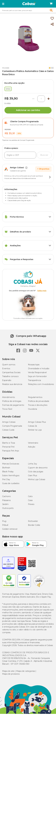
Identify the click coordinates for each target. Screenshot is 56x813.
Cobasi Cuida (8, 430)
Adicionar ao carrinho (28, 110)
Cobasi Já (32, 426)
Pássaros (6, 500)
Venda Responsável (37, 372)
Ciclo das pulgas (35, 471)
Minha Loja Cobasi (36, 479)
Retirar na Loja (35, 430)
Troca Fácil (7, 409)
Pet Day (6, 479)
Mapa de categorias (25, 671)
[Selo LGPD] (39, 587)
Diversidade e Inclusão (38, 368)
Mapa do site (8, 671)
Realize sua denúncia (12, 384)
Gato (30, 496)
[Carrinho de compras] (51, 3)
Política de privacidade (38, 401)
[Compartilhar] (52, 24)
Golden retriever (10, 529)
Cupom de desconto (38, 467)
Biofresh (6, 467)
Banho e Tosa (8, 443)
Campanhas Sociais (11, 372)
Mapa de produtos (11, 674)
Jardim (5, 504)
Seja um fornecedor (37, 376)
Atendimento (8, 397)
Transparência (34, 380)
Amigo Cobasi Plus (37, 422)
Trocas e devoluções (37, 405)
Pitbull (5, 525)
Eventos (6, 368)
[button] (3, 3)
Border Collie (34, 525)
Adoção (31, 447)
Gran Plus (32, 475)
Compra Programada (12, 426)
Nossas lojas (33, 364)
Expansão (6, 380)
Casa (30, 500)
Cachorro (6, 496)
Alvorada (5, 68)
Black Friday (8, 471)
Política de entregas (11, 401)
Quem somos (8, 364)
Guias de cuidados (10, 483)
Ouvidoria (32, 409)
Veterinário (33, 443)
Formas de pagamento (13, 405)
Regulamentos (35, 397)
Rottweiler (33, 521)
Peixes (31, 504)
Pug (4, 521)
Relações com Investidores (41, 384)
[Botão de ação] (50, 177)
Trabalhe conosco (10, 376)
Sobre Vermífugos (10, 475)
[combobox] (28, 10)
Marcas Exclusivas (10, 464)
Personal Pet (8, 447)
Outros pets (7, 508)
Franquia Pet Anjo (10, 450)
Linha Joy (32, 464)
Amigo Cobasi (8, 422)
